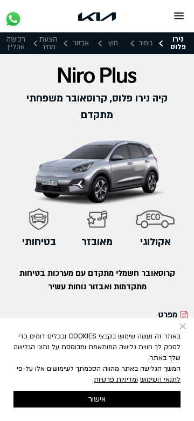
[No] (183, 326)
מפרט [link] (167, 314)
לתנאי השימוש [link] (160, 379)
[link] (97, 16)
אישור (97, 399)
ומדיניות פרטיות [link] (116, 379)
